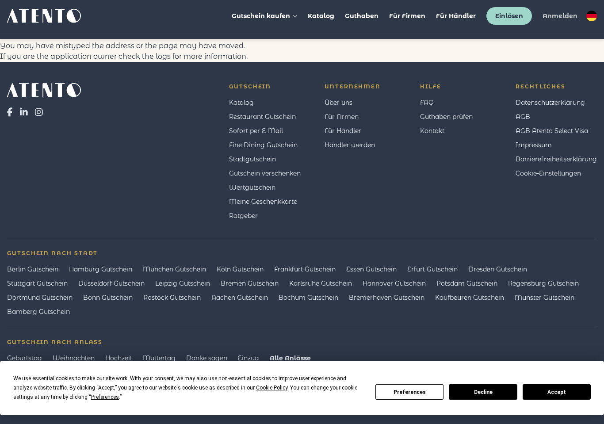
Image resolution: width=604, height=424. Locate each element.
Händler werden (350, 145)
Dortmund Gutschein (40, 298)
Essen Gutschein (371, 269)
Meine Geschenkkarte (263, 202)
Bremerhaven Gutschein (386, 298)
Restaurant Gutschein (262, 117)
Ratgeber (243, 216)
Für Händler (456, 16)
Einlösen (509, 16)
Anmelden (560, 16)
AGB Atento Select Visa (552, 131)
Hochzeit (118, 358)
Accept (556, 392)
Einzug (248, 358)
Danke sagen (206, 358)
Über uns (338, 103)
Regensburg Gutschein (543, 283)
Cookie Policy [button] (271, 388)
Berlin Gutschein (32, 269)
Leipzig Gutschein (182, 283)
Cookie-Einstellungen (548, 173)
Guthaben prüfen (446, 117)
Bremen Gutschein (250, 283)
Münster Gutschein (544, 298)
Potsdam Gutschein (466, 283)
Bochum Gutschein (308, 298)
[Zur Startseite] (44, 90)
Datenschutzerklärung (550, 103)
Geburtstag (24, 358)
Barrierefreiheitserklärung (556, 159)
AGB (523, 117)
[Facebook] (10, 112)
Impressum (534, 145)
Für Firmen (407, 16)
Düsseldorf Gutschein (111, 283)
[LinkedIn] (24, 112)
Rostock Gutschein (172, 298)
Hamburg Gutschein (100, 269)
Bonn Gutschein (108, 298)
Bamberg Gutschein (38, 312)
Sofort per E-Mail (256, 131)
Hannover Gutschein (394, 283)
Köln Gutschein (240, 269)
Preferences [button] (105, 397)
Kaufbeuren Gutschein (469, 298)
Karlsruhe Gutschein (320, 283)
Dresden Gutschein (497, 269)
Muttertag (159, 358)
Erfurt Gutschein (432, 269)
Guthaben (361, 16)
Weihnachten (74, 358)
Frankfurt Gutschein (305, 269)
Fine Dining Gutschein (263, 145)
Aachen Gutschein (239, 298)
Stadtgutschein (252, 159)
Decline (483, 392)
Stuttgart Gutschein (37, 283)
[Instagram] (39, 112)
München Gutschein (174, 269)
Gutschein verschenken (265, 173)
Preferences (410, 392)
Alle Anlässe (290, 358)
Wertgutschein (252, 187)
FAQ (427, 103)
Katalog (321, 16)
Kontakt (432, 131)
